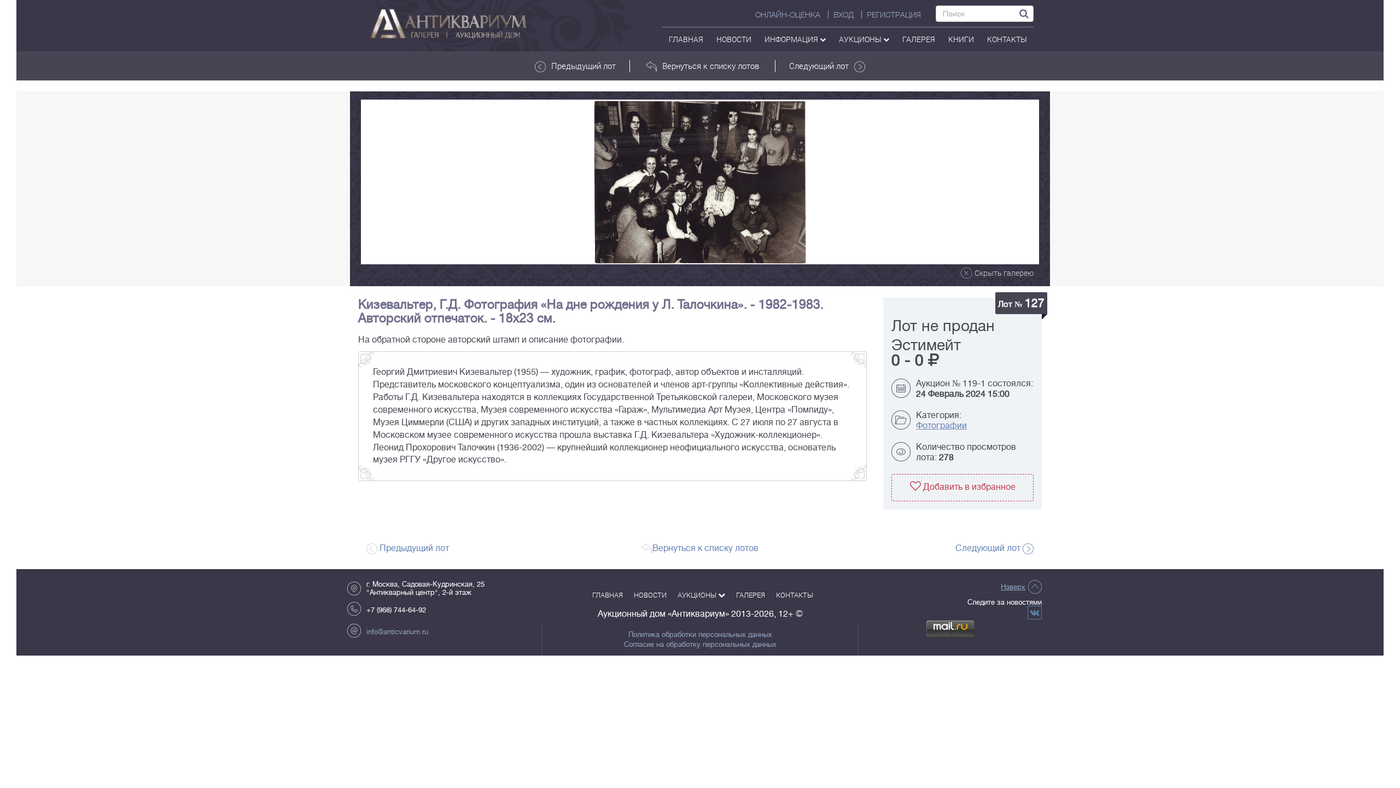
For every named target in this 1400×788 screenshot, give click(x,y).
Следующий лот (819, 65)
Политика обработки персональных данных (700, 635)
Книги (961, 39)
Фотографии (941, 426)
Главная (686, 39)
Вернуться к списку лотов (710, 65)
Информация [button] (792, 39)
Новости (733, 39)
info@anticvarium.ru (397, 632)
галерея (918, 39)
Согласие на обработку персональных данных (700, 644)
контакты (1007, 39)
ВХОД (843, 14)
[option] (700, 182)
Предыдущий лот (583, 65)
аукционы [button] (861, 39)
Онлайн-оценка (787, 14)
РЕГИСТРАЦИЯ (894, 14)
